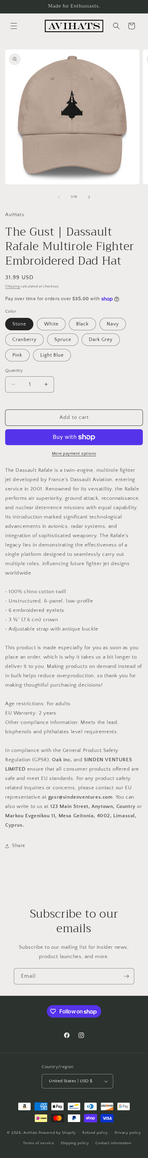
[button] (13, 26)
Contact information (113, 1143)
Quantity (14, 370)
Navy (113, 324)
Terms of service (38, 1143)
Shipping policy (75, 1143)
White (51, 324)
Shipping (12, 286)
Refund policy (95, 1133)
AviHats (30, 1132)
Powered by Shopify (57, 1132)
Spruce (62, 339)
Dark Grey (101, 339)
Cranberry (24, 339)
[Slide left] (58, 197)
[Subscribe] (126, 976)
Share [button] (18, 845)
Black (82, 324)
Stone (19, 324)
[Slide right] (89, 197)
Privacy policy (128, 1133)
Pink (17, 355)
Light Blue (52, 355)
